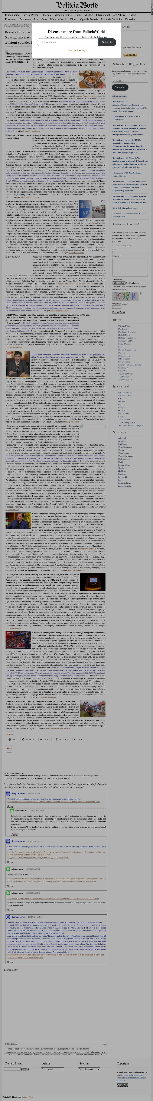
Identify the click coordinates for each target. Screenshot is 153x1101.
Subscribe (107, 42)
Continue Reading (76, 50)
